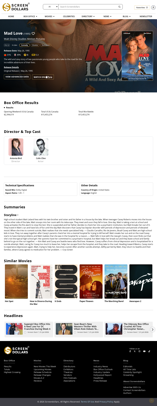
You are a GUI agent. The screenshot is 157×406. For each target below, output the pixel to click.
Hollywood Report (102, 375)
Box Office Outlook (103, 369)
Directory (68, 360)
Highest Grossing (12, 372)
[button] (33, 33)
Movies (37, 360)
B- (28, 54)
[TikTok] (149, 351)
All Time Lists (129, 369)
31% (9, 54)
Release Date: (10, 50)
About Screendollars (134, 381)
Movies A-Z (39, 378)
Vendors (68, 375)
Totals (7, 369)
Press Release (100, 381)
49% (19, 54)
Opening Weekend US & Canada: (19, 111)
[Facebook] (130, 351)
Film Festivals (70, 378)
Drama (35, 45)
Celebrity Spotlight (132, 372)
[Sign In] (153, 7)
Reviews (38, 381)
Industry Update (101, 372)
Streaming (128, 375)
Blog (125, 360)
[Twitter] (135, 351)
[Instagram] (139, 351)
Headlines (98, 378)
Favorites (140, 7)
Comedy (24, 45)
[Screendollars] (16, 6)
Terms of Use (87, 401)
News (96, 360)
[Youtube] (144, 351)
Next (152, 329)
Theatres (68, 372)
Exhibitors (68, 369)
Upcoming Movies (42, 369)
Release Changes (42, 375)
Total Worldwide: (86, 111)
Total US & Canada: (50, 111)
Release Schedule (43, 372)
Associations (69, 381)
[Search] (119, 6)
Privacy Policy (106, 401)
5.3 (37, 54)
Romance (46, 45)
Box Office (9, 360)
